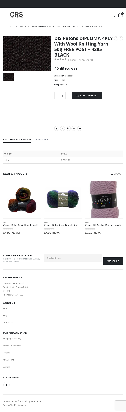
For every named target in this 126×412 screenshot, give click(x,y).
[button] (5, 15)
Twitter (62, 128)
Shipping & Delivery (12, 338)
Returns (6, 352)
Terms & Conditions (12, 345)
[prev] (116, 38)
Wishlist (6, 366)
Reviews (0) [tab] (42, 139)
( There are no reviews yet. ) (81, 59)
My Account (8, 359)
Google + (73, 128)
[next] (121, 38)
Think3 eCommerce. (19, 405)
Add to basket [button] (36, 186)
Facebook (56, 128)
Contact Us (8, 322)
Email (79, 128)
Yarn (65, 84)
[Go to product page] (22, 199)
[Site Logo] (16, 15)
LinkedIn (68, 128)
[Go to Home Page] (4, 26)
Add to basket (89, 95)
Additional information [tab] (17, 139)
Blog (5, 315)
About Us (7, 308)
